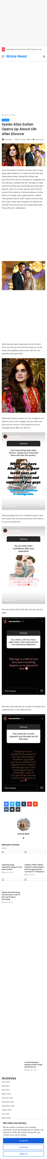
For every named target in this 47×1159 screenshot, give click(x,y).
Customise (23, 1147)
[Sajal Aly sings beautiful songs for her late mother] (12, 856)
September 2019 (8, 1106)
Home (5, 115)
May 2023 (5, 1086)
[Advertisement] (23, 23)
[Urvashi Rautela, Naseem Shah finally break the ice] (34, 969)
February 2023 (7, 1098)
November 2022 (8, 1102)
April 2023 (6, 1090)
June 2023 (6, 1082)
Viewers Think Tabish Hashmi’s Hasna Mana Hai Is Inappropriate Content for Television (34, 868)
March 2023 (6, 1094)
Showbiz (13, 115)
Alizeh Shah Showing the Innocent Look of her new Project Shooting (11, 895)
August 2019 (6, 1110)
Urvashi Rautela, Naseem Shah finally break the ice (33, 1064)
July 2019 (5, 1114)
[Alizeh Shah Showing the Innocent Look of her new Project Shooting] (12, 884)
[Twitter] (12, 804)
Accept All (23, 1141)
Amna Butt (8, 139)
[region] (23, 1139)
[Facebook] (6, 804)
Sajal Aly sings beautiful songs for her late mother (12, 867)
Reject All (23, 1154)
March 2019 (6, 1118)
